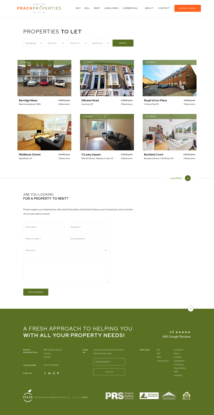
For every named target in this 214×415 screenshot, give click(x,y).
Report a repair (187, 8)
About (149, 8)
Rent (97, 8)
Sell (87, 8)
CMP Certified (178, 373)
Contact (164, 8)
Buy (78, 8)
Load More (176, 178)
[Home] (39, 8)
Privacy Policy (180, 368)
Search (123, 43)
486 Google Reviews (176, 337)
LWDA (84, 397)
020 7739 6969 (51, 365)
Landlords (111, 8)
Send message (35, 292)
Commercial (130, 8)
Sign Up (109, 372)
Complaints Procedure (179, 362)
